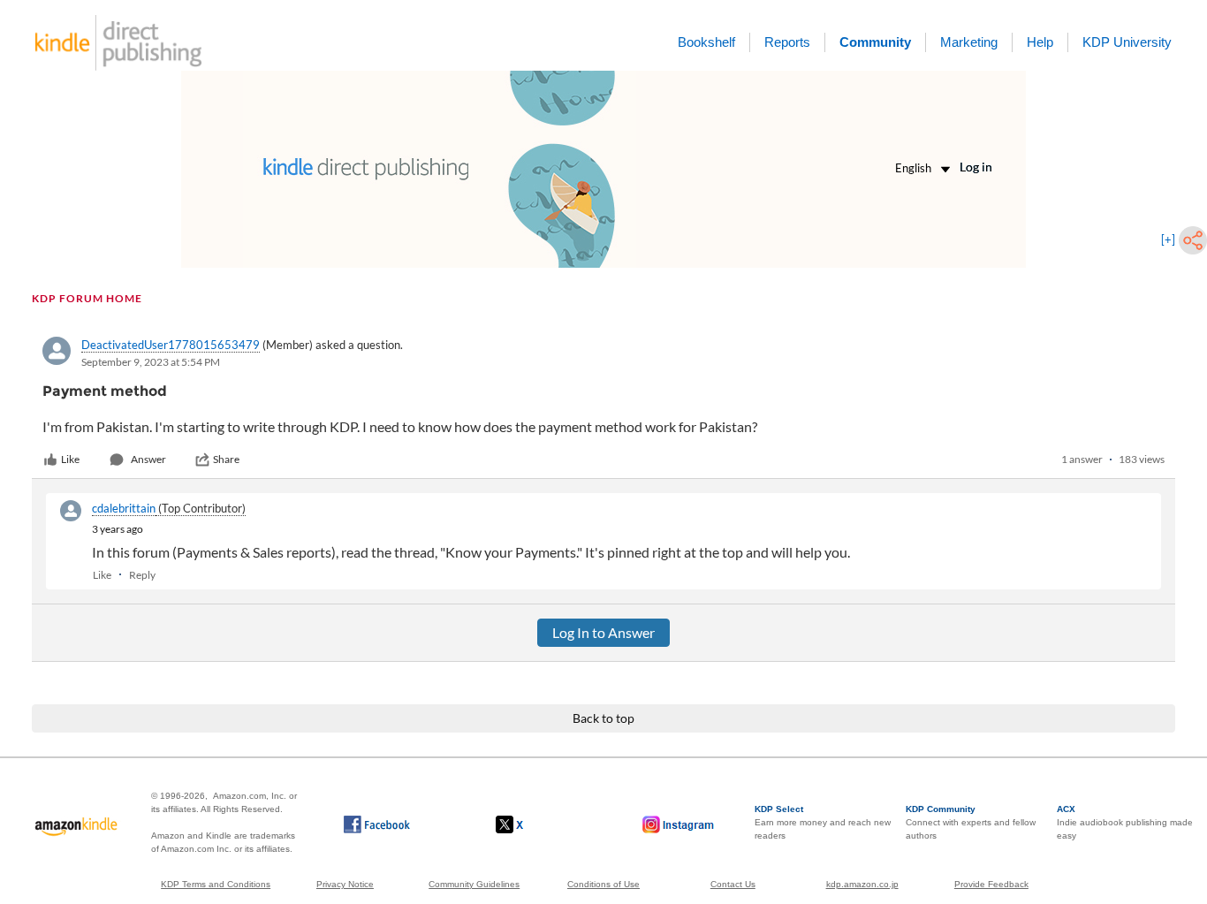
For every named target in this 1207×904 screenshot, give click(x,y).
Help (1040, 41)
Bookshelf (706, 41)
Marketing (969, 41)
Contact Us (732, 884)
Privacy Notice (345, 884)
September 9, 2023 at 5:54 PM (150, 361)
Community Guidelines (474, 884)
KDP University (1127, 41)
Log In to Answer (603, 632)
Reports (787, 41)
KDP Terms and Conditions (215, 884)
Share (226, 459)
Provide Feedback (991, 884)
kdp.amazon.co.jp (862, 884)
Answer (148, 459)
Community (875, 41)
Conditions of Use (603, 884)
